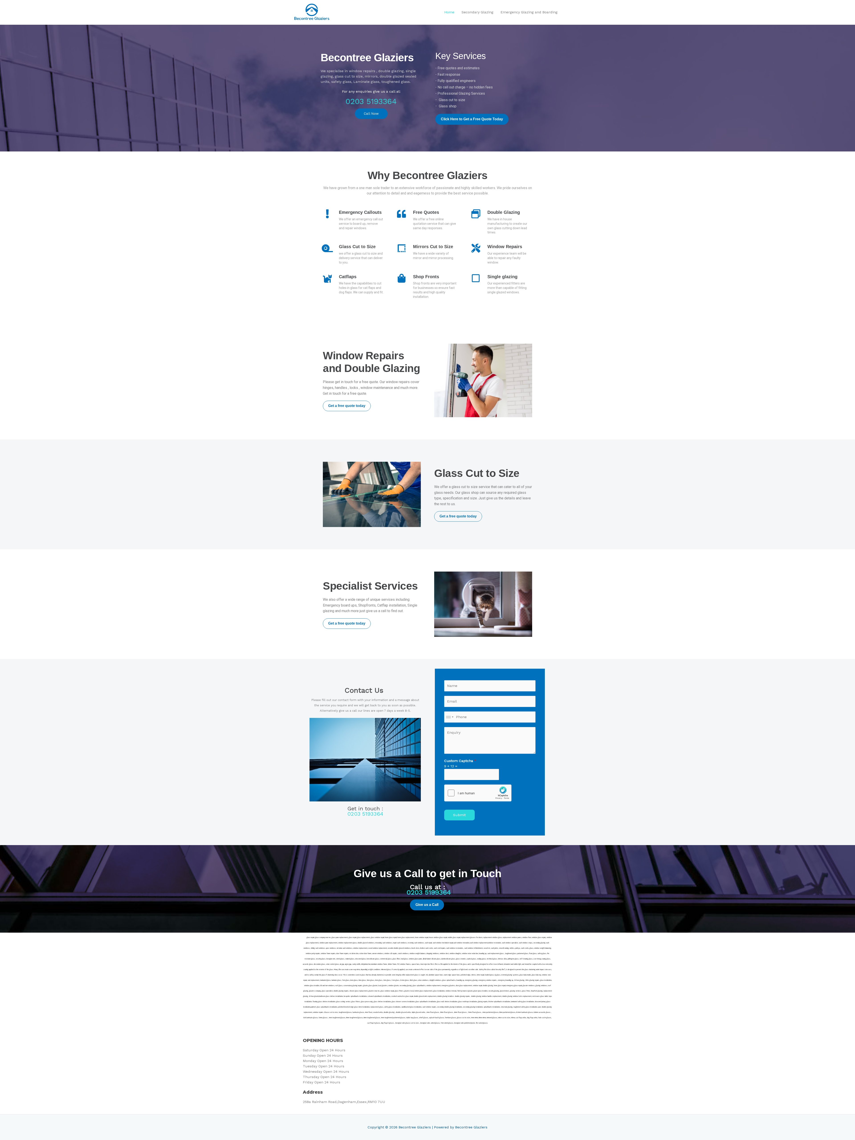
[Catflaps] (327, 278)
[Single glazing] (475, 278)
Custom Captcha (460, 761)
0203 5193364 (371, 101)
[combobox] (449, 717)
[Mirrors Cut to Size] (401, 248)
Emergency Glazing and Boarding (529, 12)
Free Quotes (426, 212)
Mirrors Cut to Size (433, 246)
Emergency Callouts (360, 212)
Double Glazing (503, 212)
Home (449, 12)
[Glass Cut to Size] (327, 248)
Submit (459, 815)
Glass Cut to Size (357, 246)
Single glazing (502, 276)
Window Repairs (504, 246)
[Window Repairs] (475, 248)
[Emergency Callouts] (327, 213)
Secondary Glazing (477, 12)
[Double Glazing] (475, 213)
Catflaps (347, 276)
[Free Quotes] (401, 213)
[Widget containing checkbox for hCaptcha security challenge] (477, 793)
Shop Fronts (426, 276)
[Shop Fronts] (401, 278)
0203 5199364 (429, 892)
